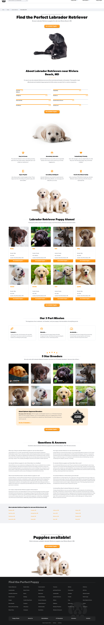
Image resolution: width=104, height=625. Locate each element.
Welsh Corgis (85, 596)
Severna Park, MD (12, 519)
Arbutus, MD (77, 510)
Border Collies (26, 586)
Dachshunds (40, 590)
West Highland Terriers (87, 600)
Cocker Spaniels (41, 586)
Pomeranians (70, 590)
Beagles (10, 600)
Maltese (54, 600)
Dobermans (40, 593)
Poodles (69, 596)
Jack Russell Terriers (57, 590)
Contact (88, 618)
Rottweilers (70, 603)
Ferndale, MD (33, 510)
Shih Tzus (85, 590)
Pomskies (70, 593)
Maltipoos (55, 603)
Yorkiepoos (85, 606)
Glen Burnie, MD (12, 516)
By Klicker (60, 622)
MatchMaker (44, 618)
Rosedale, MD (78, 516)
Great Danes (40, 610)
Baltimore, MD (56, 516)
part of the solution (83, 337)
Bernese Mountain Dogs (13, 606)
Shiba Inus (85, 586)
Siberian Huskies (86, 593)
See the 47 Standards (24, 422)
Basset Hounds (12, 596)
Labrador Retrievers (57, 596)
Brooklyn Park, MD (34, 513)
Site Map (54, 622)
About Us (30, 618)
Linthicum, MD (56, 510)
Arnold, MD (33, 519)
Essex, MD (55, 519)
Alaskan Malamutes (12, 586)
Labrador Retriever (15, 9)
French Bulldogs (41, 596)
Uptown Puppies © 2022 (46, 622)
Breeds (8, 9)
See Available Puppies (51, 26)
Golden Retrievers (42, 603)
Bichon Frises (11, 610)
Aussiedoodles (12, 590)
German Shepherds (42, 600)
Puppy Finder (15, 618)
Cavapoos (25, 603)
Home (3, 9)
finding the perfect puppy (22, 337)
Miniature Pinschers (57, 606)
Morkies (69, 586)
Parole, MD (77, 519)
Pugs (69, 600)
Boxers (24, 593)
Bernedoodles (11, 603)
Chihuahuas (25, 606)
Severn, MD (55, 513)
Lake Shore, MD (12, 513)
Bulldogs (25, 596)
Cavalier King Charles (27, 600)
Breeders (73, 618)
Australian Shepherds (13, 593)
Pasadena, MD (11, 510)
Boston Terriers (26, 590)
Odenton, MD (78, 513)
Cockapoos (25, 610)
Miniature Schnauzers (57, 610)
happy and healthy (56, 334)
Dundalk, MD (33, 516)
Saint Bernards (71, 606)
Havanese (55, 586)
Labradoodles (56, 593)
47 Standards (59, 618)
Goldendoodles (41, 606)
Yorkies (84, 603)
